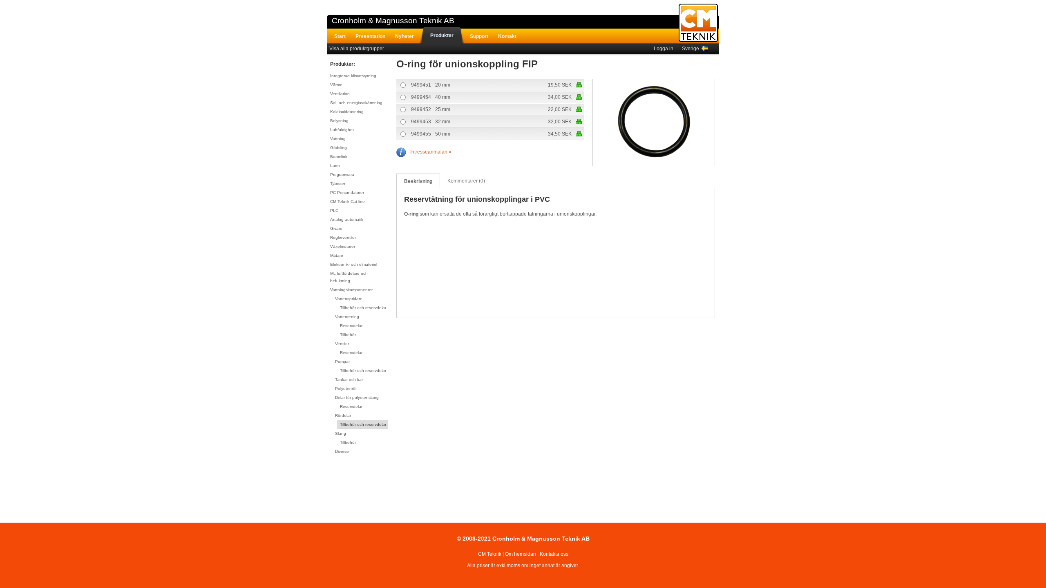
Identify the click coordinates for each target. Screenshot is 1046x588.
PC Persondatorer (347, 192)
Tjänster (337, 183)
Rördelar (343, 415)
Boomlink (338, 156)
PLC (334, 210)
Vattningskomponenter (351, 289)
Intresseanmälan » (430, 152)
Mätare (336, 255)
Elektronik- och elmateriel (353, 264)
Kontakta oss (554, 554)
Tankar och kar (349, 379)
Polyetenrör (346, 388)
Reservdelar (351, 325)
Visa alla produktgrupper (356, 48)
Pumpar (342, 361)
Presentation (370, 36)
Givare (336, 228)
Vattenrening (347, 316)
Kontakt (507, 36)
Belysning (339, 120)
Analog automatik (346, 219)
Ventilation (340, 93)
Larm (335, 165)
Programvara (342, 174)
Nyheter (404, 36)
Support (479, 36)
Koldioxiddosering (347, 111)
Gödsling (338, 147)
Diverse (342, 451)
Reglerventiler (343, 237)
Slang (340, 433)
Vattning (338, 138)
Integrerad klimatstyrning (353, 76)
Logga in (663, 48)
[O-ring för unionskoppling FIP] (654, 123)
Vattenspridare (348, 298)
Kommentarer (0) (466, 181)
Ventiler (342, 343)
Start (340, 36)
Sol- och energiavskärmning (356, 102)
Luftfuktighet (342, 129)
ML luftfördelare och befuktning (349, 277)
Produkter (442, 35)
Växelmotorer (342, 246)
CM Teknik (489, 554)
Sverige (692, 48)
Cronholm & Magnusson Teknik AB (393, 20)
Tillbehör (348, 334)
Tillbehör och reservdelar (363, 307)
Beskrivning (418, 181)
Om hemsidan (520, 554)
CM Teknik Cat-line (347, 201)
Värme (336, 84)
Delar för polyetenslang (357, 397)
